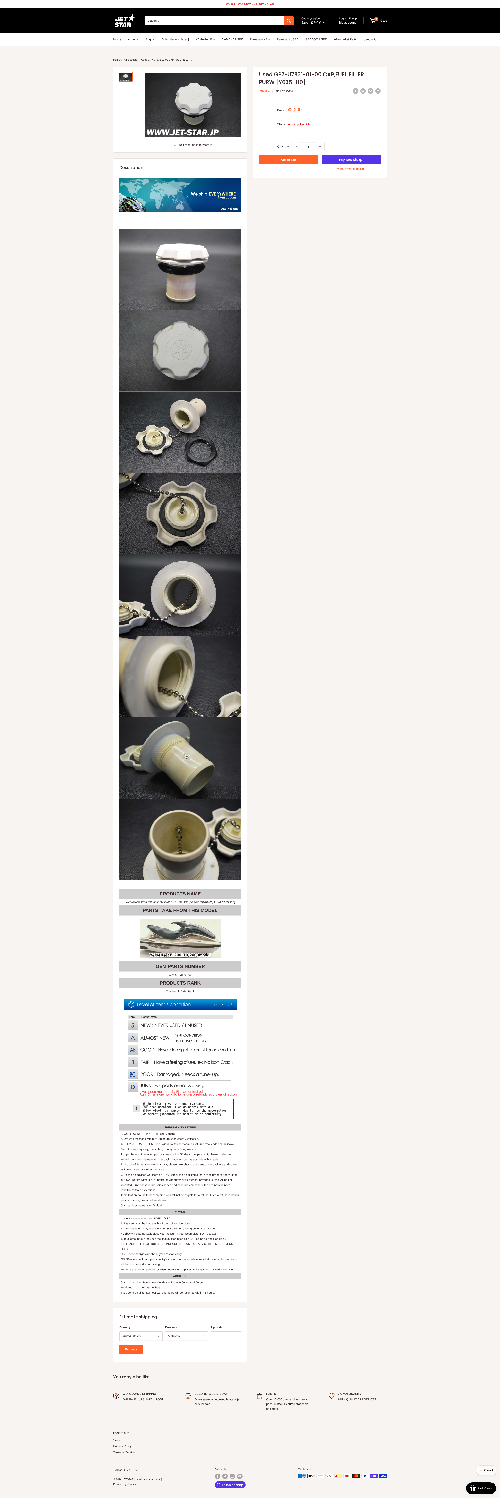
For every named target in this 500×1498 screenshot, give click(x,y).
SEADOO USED (316, 39)
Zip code (216, 1327)
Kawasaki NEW (260, 39)
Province (171, 1327)
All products (130, 59)
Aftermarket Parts (345, 39)
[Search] (289, 20)
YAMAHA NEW (205, 39)
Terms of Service (124, 1452)
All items (133, 39)
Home (117, 39)
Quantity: (283, 146)
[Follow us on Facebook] (217, 1476)
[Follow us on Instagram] (232, 1476)
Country (124, 1327)
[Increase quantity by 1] (320, 146)
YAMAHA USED (232, 39)
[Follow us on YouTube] (240, 1476)
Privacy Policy (122, 1446)
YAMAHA (264, 91)
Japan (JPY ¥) (123, 1470)
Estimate (131, 1349)
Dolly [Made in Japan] (175, 39)
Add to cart (288, 159)
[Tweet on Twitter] (370, 91)
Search (117, 1440)
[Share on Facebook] (355, 91)
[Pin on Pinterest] (363, 91)
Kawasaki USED (288, 39)
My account (347, 22)
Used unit (369, 39)
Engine (150, 39)
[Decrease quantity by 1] (296, 146)
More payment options (351, 168)
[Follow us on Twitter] (225, 1476)
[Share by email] (378, 91)
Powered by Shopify (124, 1484)
